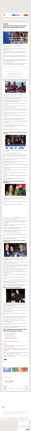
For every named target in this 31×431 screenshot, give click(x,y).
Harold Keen (10, 381)
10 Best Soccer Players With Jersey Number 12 (10, 129)
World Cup (11, 126)
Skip (25, 429)
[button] (26, 15)
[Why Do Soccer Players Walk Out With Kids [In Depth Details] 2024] (7, 369)
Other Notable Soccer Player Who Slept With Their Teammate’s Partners (14, 77)
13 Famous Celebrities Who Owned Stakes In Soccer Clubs (11, 341)
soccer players (19, 348)
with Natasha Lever (7, 201)
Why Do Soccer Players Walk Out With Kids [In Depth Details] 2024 (7, 373)
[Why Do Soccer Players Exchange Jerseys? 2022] (24, 369)
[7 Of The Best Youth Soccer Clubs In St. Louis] (15, 369)
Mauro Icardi (5, 97)
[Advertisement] (15, 5)
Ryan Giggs (4, 234)
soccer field (11, 109)
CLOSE (25, 68)
